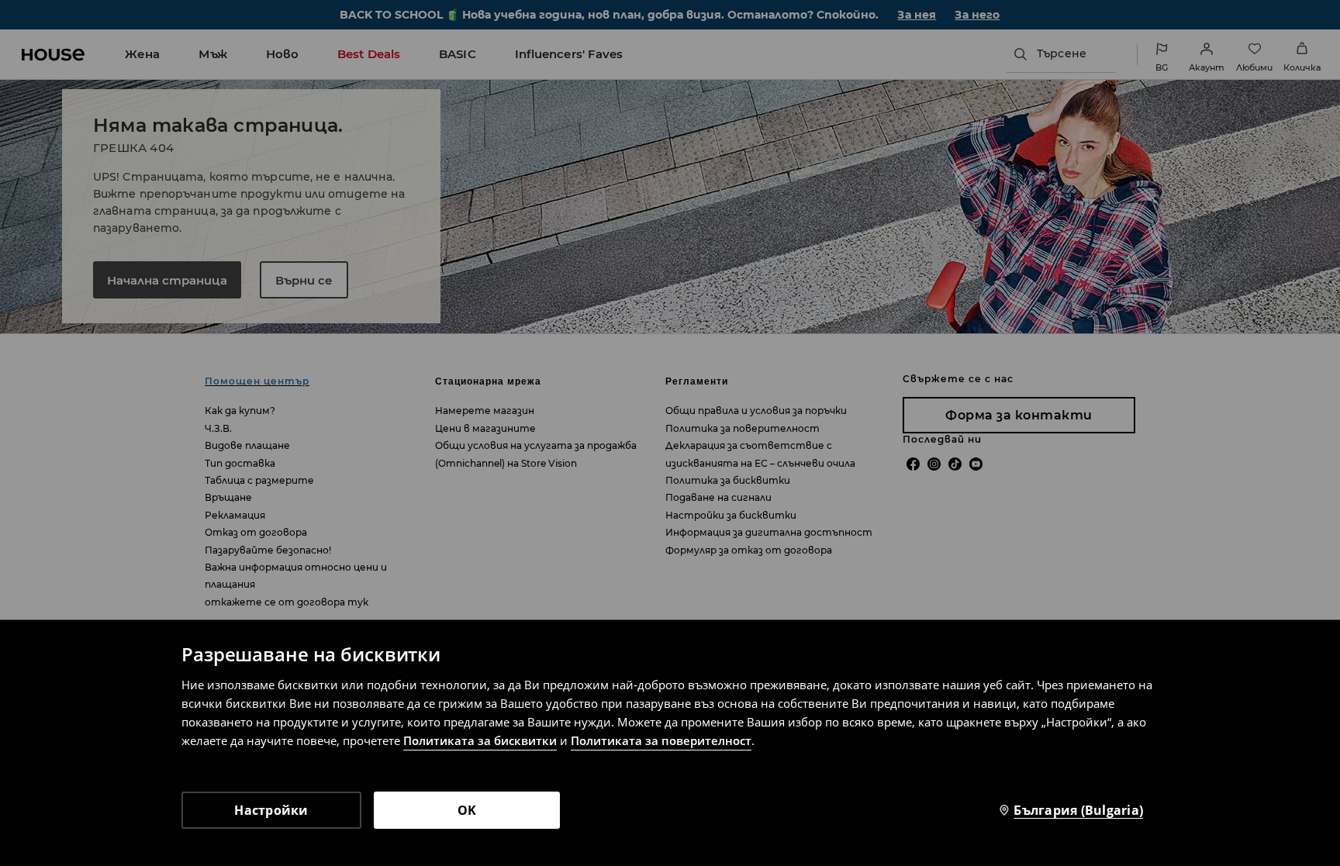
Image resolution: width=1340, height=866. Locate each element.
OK (467, 810)
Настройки (271, 810)
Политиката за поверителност (661, 740)
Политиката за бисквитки (480, 740)
